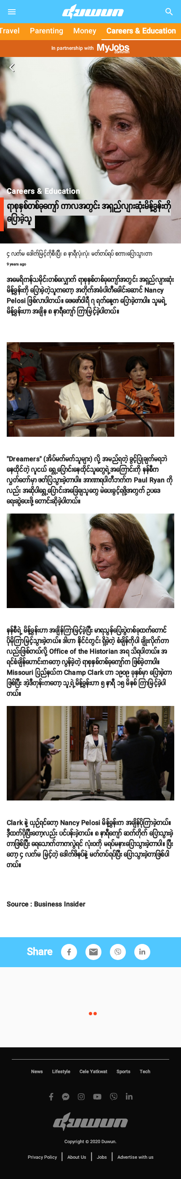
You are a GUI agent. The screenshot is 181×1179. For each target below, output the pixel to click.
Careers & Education (141, 31)
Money (84, 31)
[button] (69, 952)
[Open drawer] (12, 12)
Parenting (46, 31)
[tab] (46, 31)
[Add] (69, 952)
